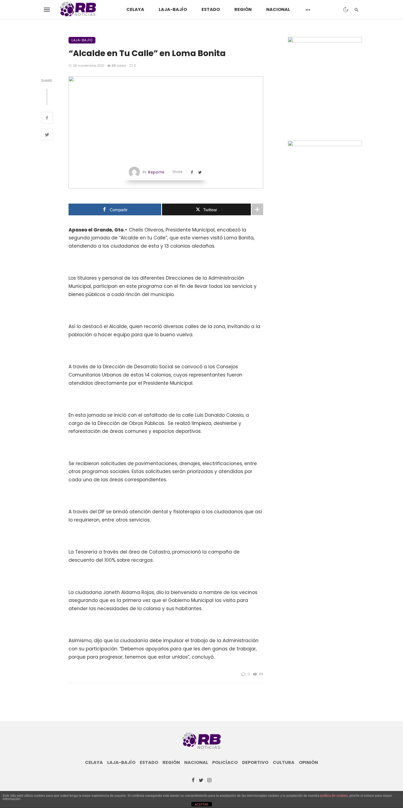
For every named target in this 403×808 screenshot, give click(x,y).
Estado (211, 9)
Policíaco (225, 763)
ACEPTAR (201, 804)
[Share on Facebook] (47, 118)
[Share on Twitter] (47, 135)
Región (243, 9)
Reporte (156, 172)
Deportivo (255, 763)
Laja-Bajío (173, 9)
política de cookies (334, 796)
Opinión (308, 763)
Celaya (135, 9)
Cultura (283, 763)
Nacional (278, 9)
